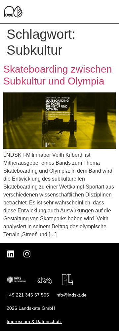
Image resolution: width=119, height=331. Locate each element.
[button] (110, 12)
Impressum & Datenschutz (34, 321)
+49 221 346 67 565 (28, 295)
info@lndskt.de (71, 295)
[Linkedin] (11, 254)
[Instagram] (27, 254)
